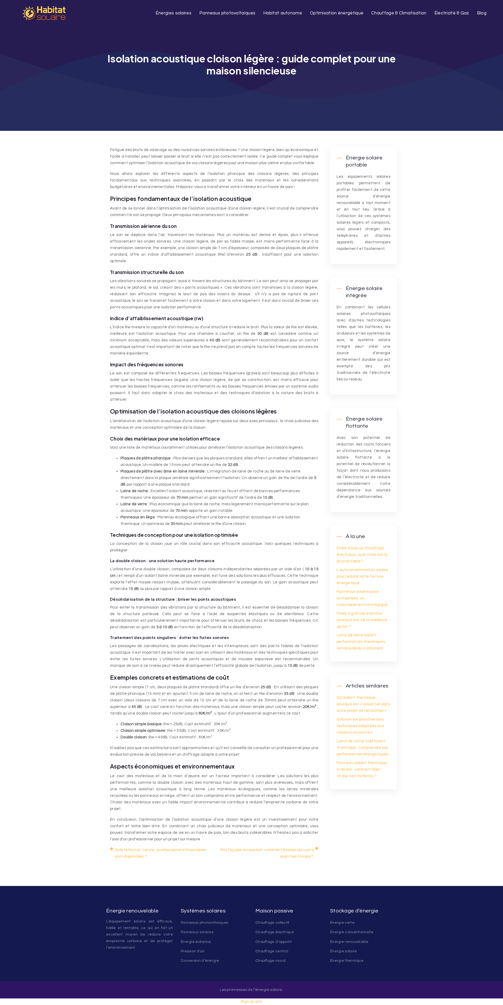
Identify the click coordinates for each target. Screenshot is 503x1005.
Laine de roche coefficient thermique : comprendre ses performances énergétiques (363, 747)
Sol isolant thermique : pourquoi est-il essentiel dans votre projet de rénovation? (363, 704)
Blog (481, 13)
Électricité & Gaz (451, 13)
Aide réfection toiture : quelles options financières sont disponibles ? (160, 853)
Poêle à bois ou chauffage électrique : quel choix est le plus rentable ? (362, 554)
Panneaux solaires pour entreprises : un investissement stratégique (362, 598)
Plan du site (251, 1002)
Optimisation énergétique (336, 13)
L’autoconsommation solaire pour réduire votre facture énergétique (362, 576)
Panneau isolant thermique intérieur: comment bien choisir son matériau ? (362, 769)
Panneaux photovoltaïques (227, 13)
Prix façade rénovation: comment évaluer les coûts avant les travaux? (267, 853)
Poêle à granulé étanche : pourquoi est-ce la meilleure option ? (362, 619)
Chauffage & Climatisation (399, 13)
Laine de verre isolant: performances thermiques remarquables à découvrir (361, 641)
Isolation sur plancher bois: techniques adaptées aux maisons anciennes (360, 725)
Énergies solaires (174, 13)
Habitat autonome (282, 13)
